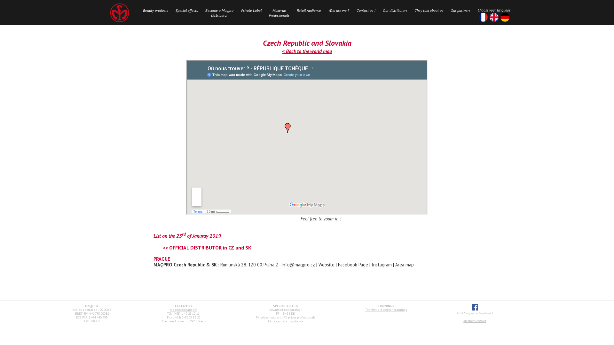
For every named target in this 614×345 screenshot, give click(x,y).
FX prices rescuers (268, 317)
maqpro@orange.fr (183, 310)
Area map (404, 265)
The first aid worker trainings (386, 310)
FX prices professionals (299, 317)
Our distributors (395, 10)
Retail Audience (309, 10)
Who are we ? (338, 10)
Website (327, 265)
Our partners (460, 10)
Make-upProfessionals (279, 13)
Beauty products (155, 10)
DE (293, 313)
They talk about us (429, 10)
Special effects (187, 10)
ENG (285, 313)
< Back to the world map (307, 51)
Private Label (251, 10)
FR (277, 313)
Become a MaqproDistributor (219, 13)
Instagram (382, 265)
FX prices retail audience (285, 321)
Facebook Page (353, 265)
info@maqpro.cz (298, 265)
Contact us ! (366, 10)
